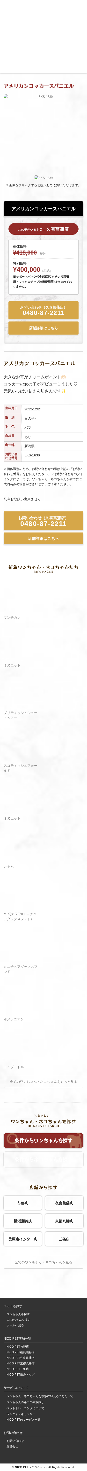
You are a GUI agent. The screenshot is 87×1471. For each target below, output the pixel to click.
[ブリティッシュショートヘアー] (21, 706)
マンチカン (12, 617)
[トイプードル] (21, 1060)
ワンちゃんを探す (18, 1314)
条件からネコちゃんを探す (43, 1158)
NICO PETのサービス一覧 (23, 1419)
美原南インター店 (22, 1238)
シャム (9, 866)
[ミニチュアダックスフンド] (21, 960)
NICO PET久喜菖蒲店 (21, 1358)
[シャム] (21, 859)
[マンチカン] (21, 611)
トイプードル (14, 1067)
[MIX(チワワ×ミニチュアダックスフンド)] (21, 907)
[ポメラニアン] (21, 1012)
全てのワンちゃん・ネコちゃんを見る (43, 1262)
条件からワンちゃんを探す (43, 1139)
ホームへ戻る (15, 1325)
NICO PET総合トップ (21, 1374)
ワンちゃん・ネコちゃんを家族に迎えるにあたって (40, 1396)
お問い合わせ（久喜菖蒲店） (43, 311)
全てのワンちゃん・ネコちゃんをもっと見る (43, 1082)
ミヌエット (12, 665)
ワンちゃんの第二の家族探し (25, 1402)
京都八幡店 (64, 1220)
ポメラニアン (14, 1019)
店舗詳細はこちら (43, 328)
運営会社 (12, 1446)
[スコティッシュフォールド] (21, 759)
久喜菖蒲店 (64, 1202)
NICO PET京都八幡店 (21, 1363)
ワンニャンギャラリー (21, 1414)
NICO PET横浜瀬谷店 (21, 1352)
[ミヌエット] (21, 658)
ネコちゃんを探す (18, 1320)
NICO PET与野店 (18, 1346)
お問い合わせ (15, 1441)
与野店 (22, 1202)
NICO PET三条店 (18, 1369)
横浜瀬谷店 (23, 1220)
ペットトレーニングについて (25, 1408)
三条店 (64, 1238)
